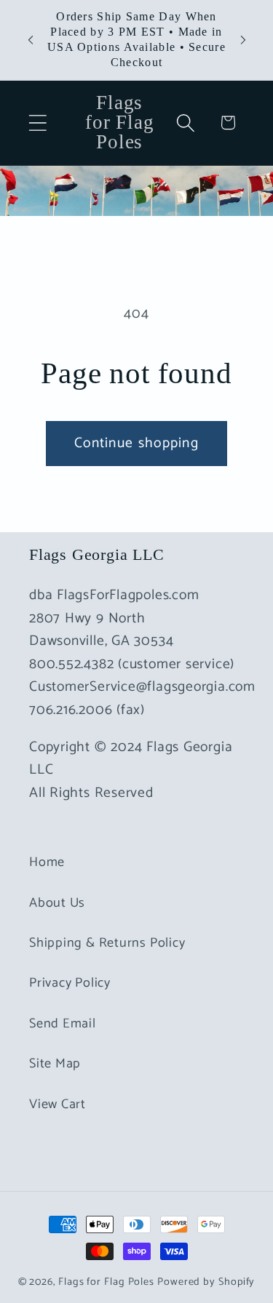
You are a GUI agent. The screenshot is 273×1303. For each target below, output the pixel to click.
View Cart (57, 1104)
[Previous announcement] (31, 40)
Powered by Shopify (206, 1282)
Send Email (62, 1024)
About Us (57, 903)
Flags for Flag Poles (106, 1282)
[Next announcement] (243, 40)
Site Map (55, 1064)
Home (47, 862)
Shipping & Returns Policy (107, 943)
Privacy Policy (70, 983)
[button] (37, 122)
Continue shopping (136, 443)
